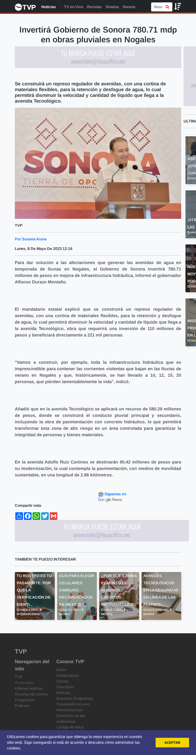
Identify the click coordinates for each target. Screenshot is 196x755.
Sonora (129, 7)
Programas (24, 700)
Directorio (65, 687)
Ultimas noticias (29, 688)
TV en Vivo (73, 7)
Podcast (22, 706)
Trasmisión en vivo (73, 704)
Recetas (94, 7)
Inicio (61, 670)
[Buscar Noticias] (167, 6)
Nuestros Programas (74, 698)
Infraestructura (69, 710)
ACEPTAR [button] (172, 742)
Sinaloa (112, 7)
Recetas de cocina (31, 694)
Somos (62, 681)
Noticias (48, 7)
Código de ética (70, 727)
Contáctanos (67, 675)
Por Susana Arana (31, 239)
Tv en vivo (24, 683)
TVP (18, 677)
